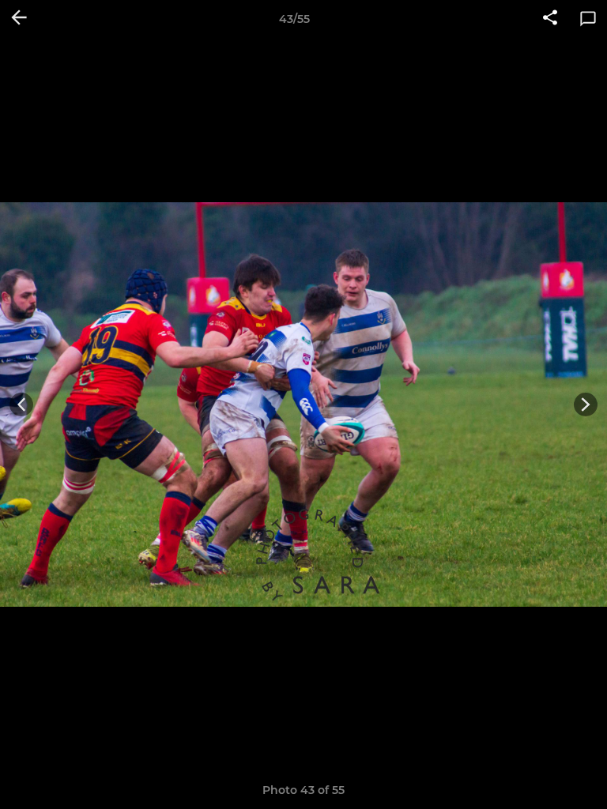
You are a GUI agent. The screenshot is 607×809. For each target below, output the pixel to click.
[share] (550, 19)
